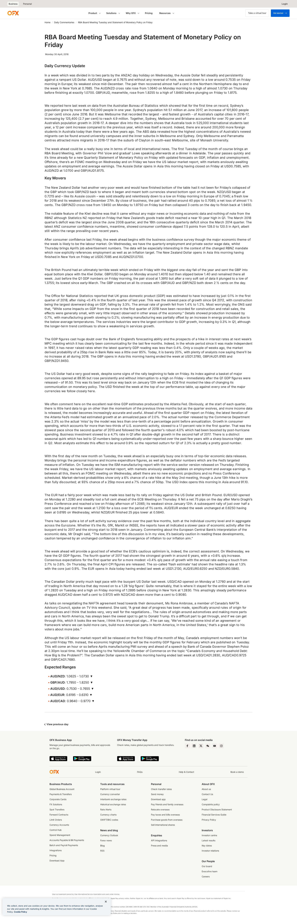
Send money (157, 794)
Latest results (208, 840)
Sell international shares (163, 824)
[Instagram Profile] (221, 745)
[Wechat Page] (207, 745)
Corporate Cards (58, 799)
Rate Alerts (105, 809)
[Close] (105, 901)
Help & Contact (186, 772)
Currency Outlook (109, 835)
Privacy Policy (209, 819)
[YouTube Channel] (214, 745)
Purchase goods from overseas (166, 819)
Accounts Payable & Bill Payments (67, 840)
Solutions (111, 13)
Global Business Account (62, 789)
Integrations (56, 850)
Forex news (106, 840)
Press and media (159, 845)
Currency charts (108, 814)
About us (206, 789)
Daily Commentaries (64, 22)
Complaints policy (211, 804)
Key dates (207, 845)
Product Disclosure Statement (217, 809)
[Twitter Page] (200, 745)
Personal (27, 3)
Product (92, 13)
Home (47, 22)
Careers (206, 876)
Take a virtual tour (257, 13)
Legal (204, 799)
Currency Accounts (59, 824)
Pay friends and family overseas (167, 804)
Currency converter (110, 794)
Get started (278, 13)
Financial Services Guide (214, 814)
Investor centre (209, 835)
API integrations (159, 840)
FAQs (139, 772)
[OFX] (13, 13)
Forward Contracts (59, 814)
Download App (57, 860)
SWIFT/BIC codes (109, 819)
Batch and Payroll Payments (64, 845)
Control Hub (56, 830)
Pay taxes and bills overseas (165, 814)
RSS (102, 850)
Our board (207, 866)
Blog (102, 845)
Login (98, 772)
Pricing (149, 13)
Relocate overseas (160, 809)
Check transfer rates (161, 789)
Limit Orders (56, 819)
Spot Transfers (57, 809)
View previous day (57, 724)
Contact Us (207, 794)
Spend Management (60, 835)
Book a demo (237, 772)
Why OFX (131, 13)
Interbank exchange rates (113, 799)
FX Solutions (56, 804)
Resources (165, 13)
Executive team (209, 871)
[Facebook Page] (187, 745)
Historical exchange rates (113, 804)
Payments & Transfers (61, 794)
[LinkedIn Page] (194, 745)
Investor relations (210, 850)
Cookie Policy (20, 912)
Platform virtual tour (110, 789)
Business (13, 3)
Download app (158, 799)
